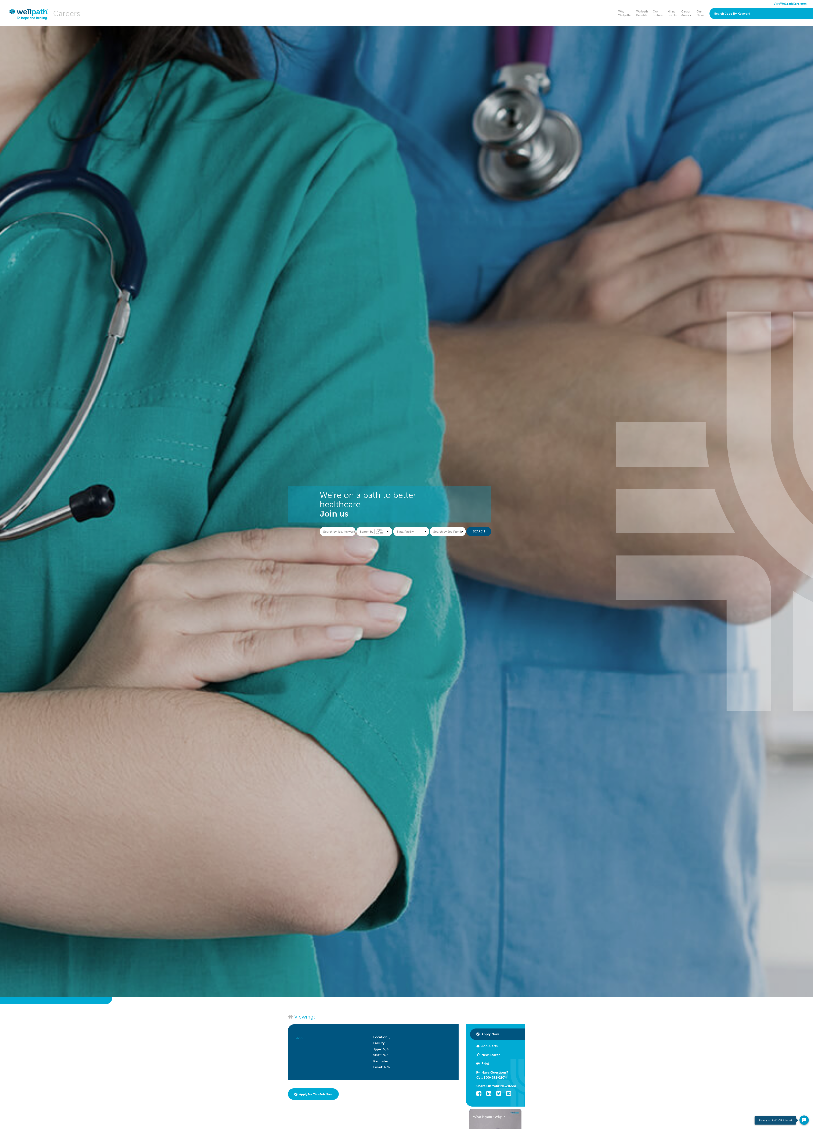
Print (485, 1063)
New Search (491, 1055)
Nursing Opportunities (708, 31)
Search (479, 531)
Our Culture (658, 13)
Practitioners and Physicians (711, 43)
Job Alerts (489, 1046)
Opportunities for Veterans (711, 54)
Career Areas (685, 13)
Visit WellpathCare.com (790, 4)
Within (380, 530)
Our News (700, 13)
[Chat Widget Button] (804, 1120)
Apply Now (490, 1034)
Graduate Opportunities (709, 60)
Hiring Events (672, 13)
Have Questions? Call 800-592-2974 (492, 1074)
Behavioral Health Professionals (714, 37)
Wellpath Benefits (642, 13)
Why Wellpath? (624, 13)
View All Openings (705, 66)
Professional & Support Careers (714, 49)
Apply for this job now (315, 1094)
